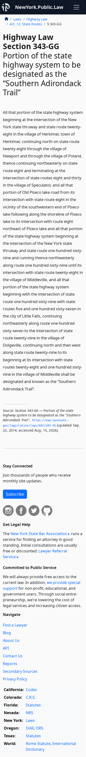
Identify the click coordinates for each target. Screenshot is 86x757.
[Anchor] (38, 389)
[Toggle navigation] (76, 7)
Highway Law (37, 19)
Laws (17, 19)
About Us (11, 640)
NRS (29, 712)
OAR (30, 728)
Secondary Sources (20, 671)
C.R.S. (31, 697)
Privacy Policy (15, 679)
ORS (39, 728)
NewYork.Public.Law (39, 7)
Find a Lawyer (15, 625)
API (6, 648)
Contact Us (13, 656)
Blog (7, 632)
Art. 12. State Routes (26, 24)
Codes (31, 689)
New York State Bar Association (39, 533)
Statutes (33, 705)
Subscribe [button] (15, 494)
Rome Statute (38, 743)
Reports (10, 663)
